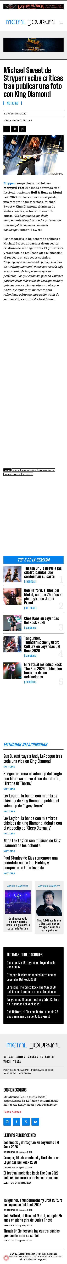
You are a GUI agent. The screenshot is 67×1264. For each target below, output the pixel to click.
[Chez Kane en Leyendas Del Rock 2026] (12, 623)
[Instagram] (7, 1122)
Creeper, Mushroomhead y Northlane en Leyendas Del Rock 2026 (31, 1159)
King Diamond (29, 470)
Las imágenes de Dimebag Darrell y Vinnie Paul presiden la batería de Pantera (18, 923)
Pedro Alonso (12, 1111)
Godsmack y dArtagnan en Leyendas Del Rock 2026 (31, 1144)
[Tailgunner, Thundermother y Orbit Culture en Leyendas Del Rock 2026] (12, 644)
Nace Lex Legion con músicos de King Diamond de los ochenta (32, 843)
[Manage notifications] (6, 1258)
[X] (14, 129)
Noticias (30, 608)
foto (16, 470)
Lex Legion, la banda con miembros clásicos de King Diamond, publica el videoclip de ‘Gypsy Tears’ (31, 800)
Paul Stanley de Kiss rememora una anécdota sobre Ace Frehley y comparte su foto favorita (30, 862)
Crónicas (30, 628)
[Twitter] (26, 1122)
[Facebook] (6, 129)
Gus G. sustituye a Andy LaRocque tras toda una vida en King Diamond (32, 759)
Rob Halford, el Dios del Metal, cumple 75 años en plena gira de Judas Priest (43, 596)
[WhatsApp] (22, 129)
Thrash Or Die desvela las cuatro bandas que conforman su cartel (43, 572)
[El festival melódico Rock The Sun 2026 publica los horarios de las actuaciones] (12, 670)
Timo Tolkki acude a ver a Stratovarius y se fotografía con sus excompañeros (49, 925)
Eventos (30, 581)
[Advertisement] (33, 517)
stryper (27, 474)
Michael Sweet (12, 474)
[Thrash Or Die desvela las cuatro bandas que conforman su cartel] (12, 574)
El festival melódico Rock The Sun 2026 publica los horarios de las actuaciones (43, 670)
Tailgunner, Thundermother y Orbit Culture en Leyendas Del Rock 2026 (42, 644)
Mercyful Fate (46, 470)
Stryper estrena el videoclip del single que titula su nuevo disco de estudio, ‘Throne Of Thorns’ (32, 778)
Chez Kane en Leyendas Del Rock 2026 (41, 620)
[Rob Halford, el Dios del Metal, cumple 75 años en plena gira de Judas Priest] (12, 596)
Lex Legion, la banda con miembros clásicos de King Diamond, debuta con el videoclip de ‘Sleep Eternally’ (32, 823)
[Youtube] (35, 1122)
